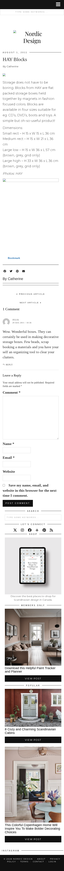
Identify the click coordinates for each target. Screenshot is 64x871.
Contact (38, 861)
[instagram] (22, 530)
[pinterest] (44, 530)
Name (8, 444)
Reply (9, 365)
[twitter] (15, 530)
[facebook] (29, 530)
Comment (11, 392)
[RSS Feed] (51, 530)
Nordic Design (23, 859)
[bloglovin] (37, 530)
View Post (33, 678)
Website (9, 471)
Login (52, 861)
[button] (59, 5)
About (41, 859)
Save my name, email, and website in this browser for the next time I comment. (30, 490)
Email (9, 457)
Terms (24, 861)
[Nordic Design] (32, 33)
